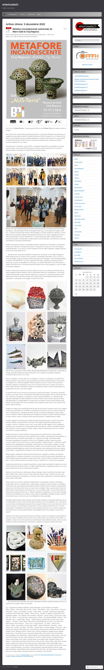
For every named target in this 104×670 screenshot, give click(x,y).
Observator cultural (79, 219)
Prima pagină (4, 14)
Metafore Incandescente (17, 656)
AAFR (76, 159)
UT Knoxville (77, 232)
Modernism (77, 216)
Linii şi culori (77, 206)
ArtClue (76, 171)
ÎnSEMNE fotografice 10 (81, 84)
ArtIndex (76, 178)
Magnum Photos (78, 209)
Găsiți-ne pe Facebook (82, 97)
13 (80, 283)
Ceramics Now (78, 197)
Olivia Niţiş (77, 222)
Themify (15, 667)
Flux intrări (77, 255)
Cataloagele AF (12, 14)
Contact (22, 14)
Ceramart (77, 194)
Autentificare (77, 252)
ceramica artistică (25, 655)
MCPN (76, 213)
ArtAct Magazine (78, 168)
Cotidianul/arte (78, 200)
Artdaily (76, 175)
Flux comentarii (78, 258)
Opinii (39, 14)
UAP (75, 228)
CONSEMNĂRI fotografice (81, 76)
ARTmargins (77, 181)
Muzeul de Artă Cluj (28, 656)
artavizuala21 (10, 4)
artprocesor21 (78, 187)
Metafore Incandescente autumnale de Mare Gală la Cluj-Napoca (32, 30)
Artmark (76, 184)
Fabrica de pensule (79, 203)
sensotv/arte (77, 225)
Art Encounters (78, 162)
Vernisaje (77, 235)
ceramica (8, 656)
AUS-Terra (37, 655)
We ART (76, 238)
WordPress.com (78, 261)
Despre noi (31, 14)
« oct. (75, 294)
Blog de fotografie (79, 190)
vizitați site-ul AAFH (87, 64)
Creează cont (78, 249)
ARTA (76, 165)
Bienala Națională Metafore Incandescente (51, 655)
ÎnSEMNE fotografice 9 (80, 90)
